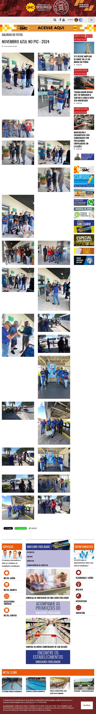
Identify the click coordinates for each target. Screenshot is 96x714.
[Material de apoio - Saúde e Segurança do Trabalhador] (84, 212)
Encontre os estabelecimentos (48, 657)
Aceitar (86, 705)
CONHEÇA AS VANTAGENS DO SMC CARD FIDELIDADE (47, 597)
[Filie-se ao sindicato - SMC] (84, 5)
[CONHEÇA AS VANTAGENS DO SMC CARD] (48, 582)
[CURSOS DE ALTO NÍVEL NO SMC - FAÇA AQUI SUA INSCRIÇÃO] (84, 180)
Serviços (8, 547)
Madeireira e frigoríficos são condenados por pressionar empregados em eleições (82, 139)
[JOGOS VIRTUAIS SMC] (84, 260)
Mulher (89, 36)
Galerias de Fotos (12, 35)
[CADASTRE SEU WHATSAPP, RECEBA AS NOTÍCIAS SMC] (84, 202)
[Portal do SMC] (84, 169)
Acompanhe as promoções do (48, 608)
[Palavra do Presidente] (84, 157)
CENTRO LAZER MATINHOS (35, 691)
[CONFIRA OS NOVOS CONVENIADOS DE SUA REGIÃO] (48, 631)
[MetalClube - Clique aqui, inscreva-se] (84, 193)
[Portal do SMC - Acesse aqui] (48, 28)
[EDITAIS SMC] (84, 251)
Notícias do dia (80, 39)
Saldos (30, 556)
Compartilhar (21, 528)
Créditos (30, 561)
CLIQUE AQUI (8, 706)
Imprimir (34, 528)
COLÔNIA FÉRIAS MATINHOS (12, 691)
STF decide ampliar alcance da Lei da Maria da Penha (83, 59)
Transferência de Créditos (37, 565)
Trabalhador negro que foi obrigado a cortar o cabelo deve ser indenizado (84, 96)
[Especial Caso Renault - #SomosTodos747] (84, 240)
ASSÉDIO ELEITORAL (81, 108)
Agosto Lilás (79, 36)
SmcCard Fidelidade (38, 547)
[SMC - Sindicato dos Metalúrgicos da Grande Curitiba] (48, 7)
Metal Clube (10, 672)
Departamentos (84, 547)
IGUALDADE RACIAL (81, 70)
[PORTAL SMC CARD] (84, 226)
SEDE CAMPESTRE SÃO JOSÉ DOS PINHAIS (58, 692)
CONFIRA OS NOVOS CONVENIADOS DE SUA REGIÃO (46, 646)
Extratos (30, 552)
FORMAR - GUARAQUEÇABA (84, 691)
